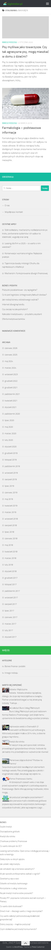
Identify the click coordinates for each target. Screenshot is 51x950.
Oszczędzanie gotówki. (10, 831)
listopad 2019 (11, 459)
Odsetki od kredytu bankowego (13, 883)
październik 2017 (12, 591)
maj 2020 (9, 427)
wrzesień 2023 (11, 374)
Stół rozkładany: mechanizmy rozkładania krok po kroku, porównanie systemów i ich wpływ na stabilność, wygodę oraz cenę (24, 233)
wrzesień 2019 (11, 473)
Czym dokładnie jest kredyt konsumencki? (18, 929)
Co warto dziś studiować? (11, 906)
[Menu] (47, 3)
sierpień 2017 (11, 604)
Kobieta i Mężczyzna (18, 689)
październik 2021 (12, 394)
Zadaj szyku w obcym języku (12, 859)
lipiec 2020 (9, 420)
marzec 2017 (10, 624)
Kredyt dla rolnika (16, 741)
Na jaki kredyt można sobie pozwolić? (16, 893)
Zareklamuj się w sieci (9, 878)
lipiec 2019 (9, 486)
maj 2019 (9, 499)
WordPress (18, 947)
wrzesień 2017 (11, 597)
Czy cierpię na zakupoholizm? (15, 309)
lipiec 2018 (9, 532)
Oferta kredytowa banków (13, 319)
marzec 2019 (10, 512)
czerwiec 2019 (11, 492)
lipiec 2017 (9, 610)
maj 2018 (9, 545)
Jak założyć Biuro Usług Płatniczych (24, 708)
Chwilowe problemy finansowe (13, 841)
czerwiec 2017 (11, 617)
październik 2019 (12, 466)
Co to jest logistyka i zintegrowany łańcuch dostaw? (24, 295)
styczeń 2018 (10, 571)
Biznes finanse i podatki (15, 666)
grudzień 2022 (11, 381)
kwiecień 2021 (11, 400)
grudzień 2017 (11, 578)
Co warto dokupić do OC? (11, 846)
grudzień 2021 (11, 387)
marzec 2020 (10, 433)
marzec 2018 (10, 558)
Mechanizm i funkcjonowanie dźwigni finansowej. (26, 273)
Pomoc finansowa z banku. (21, 778)
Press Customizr (38, 947)
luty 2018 (9, 564)
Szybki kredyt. (6, 826)
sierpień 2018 (11, 525)
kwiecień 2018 (11, 551)
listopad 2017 (11, 584)
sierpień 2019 (11, 479)
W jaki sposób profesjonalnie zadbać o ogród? (20, 874)
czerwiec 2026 (11, 348)
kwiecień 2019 (11, 505)
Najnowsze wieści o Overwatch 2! (24, 726)
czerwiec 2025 (11, 354)
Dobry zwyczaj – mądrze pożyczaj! (15, 924)
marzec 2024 (10, 368)
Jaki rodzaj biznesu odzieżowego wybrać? (20, 299)
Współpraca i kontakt (14, 212)
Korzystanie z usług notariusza (13, 888)
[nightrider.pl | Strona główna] (16, 3)
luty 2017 (9, 630)
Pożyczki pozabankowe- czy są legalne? (19, 290)
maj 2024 (9, 361)
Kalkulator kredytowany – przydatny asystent (22, 314)
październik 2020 (12, 414)
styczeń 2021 (10, 407)
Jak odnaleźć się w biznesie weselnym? (17, 869)
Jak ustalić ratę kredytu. (10, 864)
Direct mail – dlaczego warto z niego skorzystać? (21, 911)
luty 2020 (9, 440)
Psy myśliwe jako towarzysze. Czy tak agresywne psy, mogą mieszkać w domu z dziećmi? (25, 51)
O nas (7, 205)
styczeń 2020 (10, 446)
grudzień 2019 (11, 453)
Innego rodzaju (9, 42)
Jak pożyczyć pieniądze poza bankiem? (26, 797)
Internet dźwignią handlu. (13, 304)
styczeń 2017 (10, 637)
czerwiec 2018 (11, 538)
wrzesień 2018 (11, 519)
